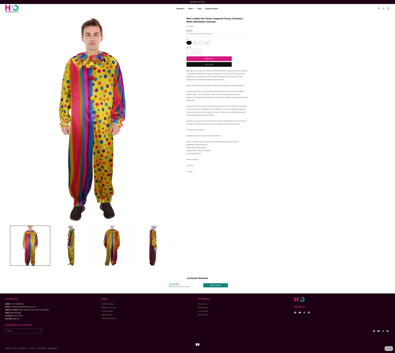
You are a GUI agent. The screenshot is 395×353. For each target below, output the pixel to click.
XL (208, 43)
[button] (181, 8)
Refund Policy (202, 315)
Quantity (189, 47)
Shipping (197, 33)
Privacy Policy (202, 304)
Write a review (215, 285)
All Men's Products (108, 304)
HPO (10, 348)
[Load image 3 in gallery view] (112, 246)
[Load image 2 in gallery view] (71, 246)
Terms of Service (203, 311)
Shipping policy (53, 348)
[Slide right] (176, 245)
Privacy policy (32, 348)
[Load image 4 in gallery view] (153, 246)
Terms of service (42, 348)
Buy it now (209, 64)
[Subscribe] (40, 331)
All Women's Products (109, 307)
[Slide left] (7, 245)
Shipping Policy (203, 307)
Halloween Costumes (109, 318)
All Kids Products (107, 311)
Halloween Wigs (107, 315)
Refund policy (22, 348)
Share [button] (191, 172)
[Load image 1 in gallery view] (30, 246)
